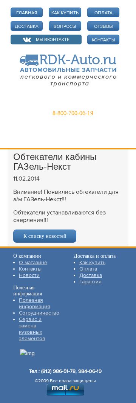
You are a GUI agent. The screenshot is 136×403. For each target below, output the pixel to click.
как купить (65, 13)
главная (26, 13)
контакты (103, 40)
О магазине (33, 262)
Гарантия (90, 281)
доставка (27, 26)
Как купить (92, 262)
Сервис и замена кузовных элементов (32, 329)
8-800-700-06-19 (73, 113)
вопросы (65, 26)
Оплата (88, 269)
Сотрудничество (39, 313)
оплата (103, 13)
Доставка (90, 275)
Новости (29, 275)
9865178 (68, 102)
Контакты (30, 269)
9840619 (102, 102)
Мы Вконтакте (53, 40)
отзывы (103, 26)
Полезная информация (34, 303)
